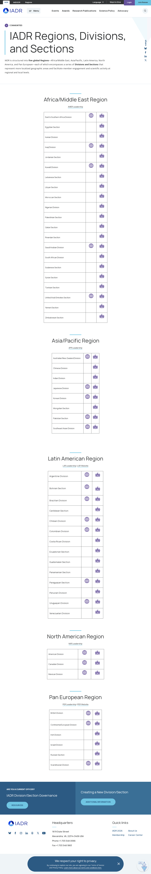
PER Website (82, 704)
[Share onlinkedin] (146, 56)
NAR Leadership (75, 643)
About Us (132, 831)
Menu (36, 10)
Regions (28, 2)
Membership (118, 835)
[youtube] (43, 832)
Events (55, 10)
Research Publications (84, 10)
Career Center (135, 835)
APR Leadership (75, 348)
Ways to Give (115, 2)
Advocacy (123, 10)
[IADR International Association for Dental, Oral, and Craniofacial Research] (12, 11)
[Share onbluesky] (145, 48)
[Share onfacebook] (145, 52)
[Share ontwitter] (146, 60)
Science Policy (107, 10)
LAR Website (82, 465)
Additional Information (98, 802)
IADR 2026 (117, 831)
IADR (6, 2)
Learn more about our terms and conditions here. (83, 868)
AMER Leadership (75, 106)
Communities (15, 25)
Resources (17, 805)
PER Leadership (69, 704)
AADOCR (16, 2)
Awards (66, 10)
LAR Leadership (69, 465)
